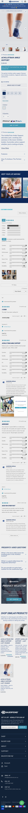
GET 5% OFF (20, 407)
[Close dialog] (26, 397)
